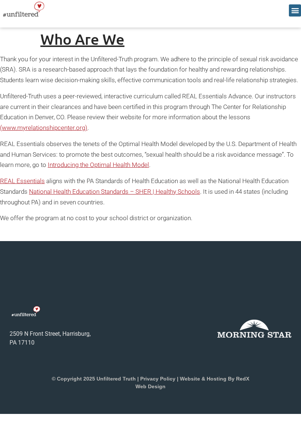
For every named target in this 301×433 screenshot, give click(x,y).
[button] (295, 10)
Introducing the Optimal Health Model (98, 164)
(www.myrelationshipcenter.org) (43, 127)
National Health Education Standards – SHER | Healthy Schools (114, 191)
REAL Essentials (22, 181)
